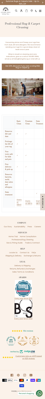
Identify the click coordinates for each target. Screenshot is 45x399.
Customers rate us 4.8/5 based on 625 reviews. (28, 357)
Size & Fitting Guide (14, 243)
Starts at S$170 (28, 202)
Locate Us (13, 252)
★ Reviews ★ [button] (43, 202)
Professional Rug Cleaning (22, 239)
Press (30, 226)
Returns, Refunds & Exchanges (22, 269)
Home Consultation (28, 236)
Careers (37, 226)
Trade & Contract (32, 243)
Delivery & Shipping (22, 265)
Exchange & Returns (32, 255)
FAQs (34, 252)
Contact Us (24, 252)
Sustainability (19, 226)
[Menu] (40, 10)
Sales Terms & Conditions (23, 272)
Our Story (8, 226)
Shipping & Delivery (13, 255)
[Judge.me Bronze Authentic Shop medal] (22, 341)
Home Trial (13, 236)
